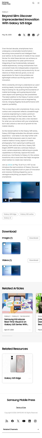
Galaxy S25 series (27, 214)
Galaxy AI (7, 218)
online (10, 165)
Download (33, 238)
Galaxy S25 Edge (10, 214)
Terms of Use (21, 407)
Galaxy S (5, 12)
